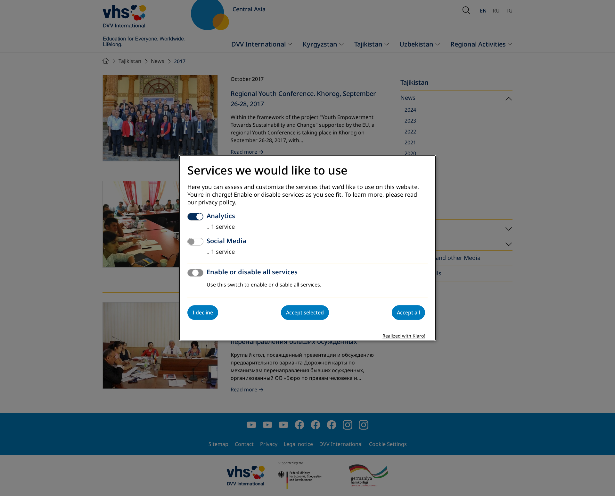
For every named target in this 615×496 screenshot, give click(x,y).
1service (221, 227)
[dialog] (307, 248)
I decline (203, 312)
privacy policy (216, 203)
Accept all (408, 312)
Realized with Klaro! (403, 336)
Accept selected (305, 312)
